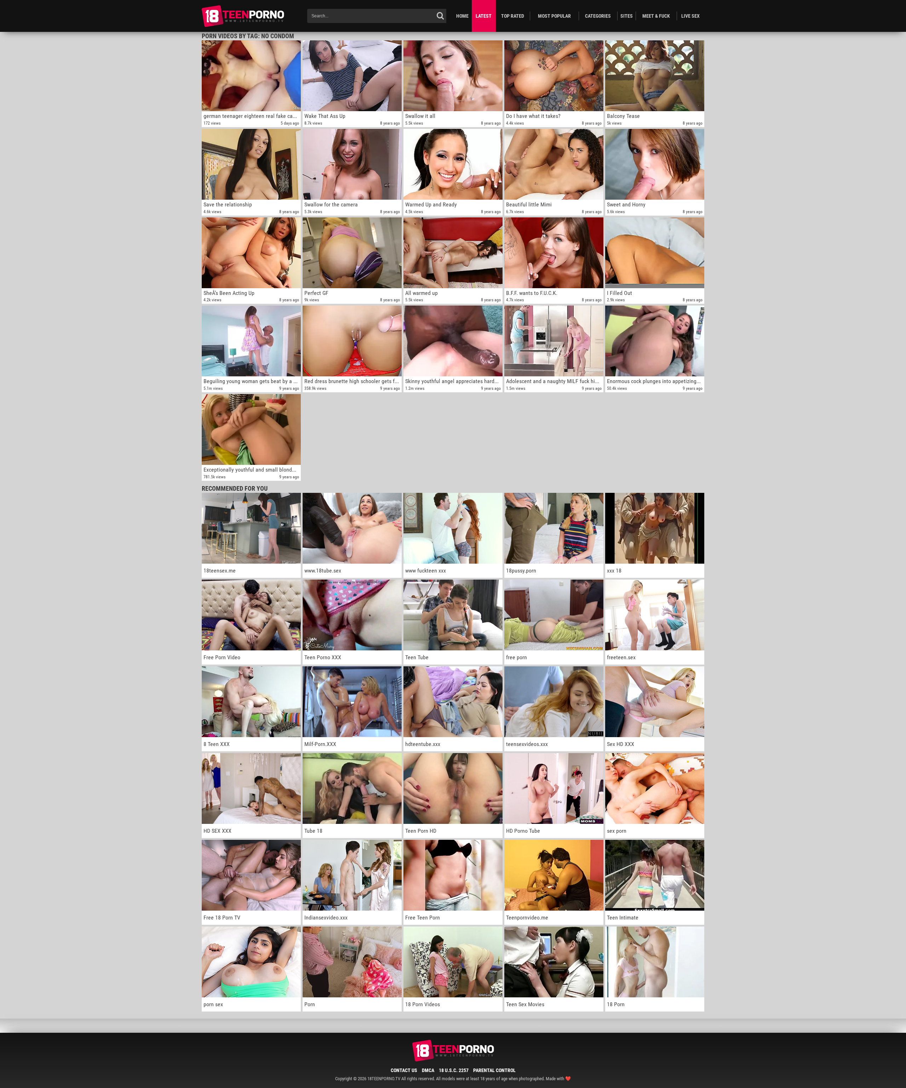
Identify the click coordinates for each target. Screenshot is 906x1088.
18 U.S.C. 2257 (454, 1070)
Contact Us (404, 1070)
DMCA (428, 1070)
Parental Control (494, 1070)
